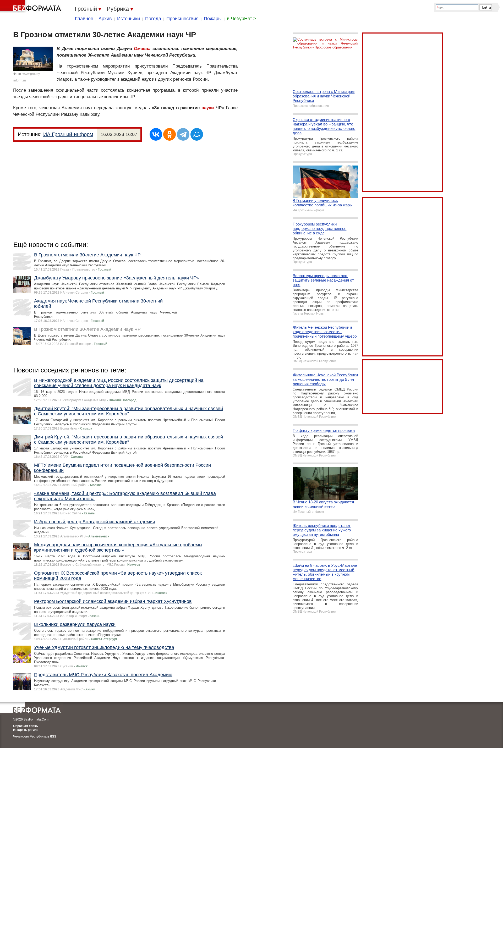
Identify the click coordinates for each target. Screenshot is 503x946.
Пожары (213, 18)
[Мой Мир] (196, 134)
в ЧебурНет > (241, 18)
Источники (128, 18)
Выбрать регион (25, 730)
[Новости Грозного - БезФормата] (31, 6)
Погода (153, 18)
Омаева (142, 48)
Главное (84, 18)
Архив (105, 18)
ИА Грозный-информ (68, 134)
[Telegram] (183, 134)
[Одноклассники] (169, 134)
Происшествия (182, 18)
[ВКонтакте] (156, 134)
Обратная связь (25, 726)
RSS (53, 736)
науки (207, 107)
